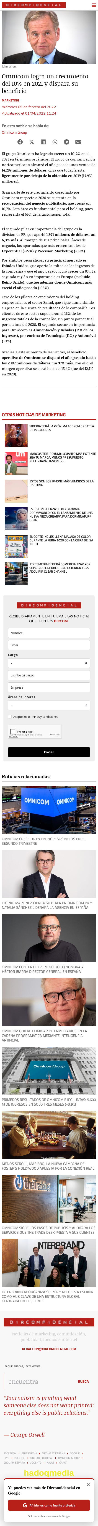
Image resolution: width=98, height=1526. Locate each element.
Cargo (13, 655)
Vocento (35, 1462)
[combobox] (38, 1381)
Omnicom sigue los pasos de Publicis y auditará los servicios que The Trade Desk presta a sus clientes (48, 1230)
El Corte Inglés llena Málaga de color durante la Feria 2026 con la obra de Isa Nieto (61, 540)
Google (75, 1453)
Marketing (10, 100)
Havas (50, 1462)
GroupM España (14, 1462)
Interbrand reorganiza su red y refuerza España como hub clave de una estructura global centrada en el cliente (47, 1296)
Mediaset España (53, 1453)
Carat (63, 1462)
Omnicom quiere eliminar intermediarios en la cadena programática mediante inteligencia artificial (44, 1036)
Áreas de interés (21, 697)
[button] (20, 142)
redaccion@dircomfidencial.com (49, 1349)
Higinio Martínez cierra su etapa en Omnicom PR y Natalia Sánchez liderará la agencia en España (47, 905)
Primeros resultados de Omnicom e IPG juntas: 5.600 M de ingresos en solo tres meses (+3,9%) (49, 1102)
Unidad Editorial (41, 1458)
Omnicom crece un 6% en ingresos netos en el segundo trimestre (43, 841)
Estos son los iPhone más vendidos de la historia (61, 483)
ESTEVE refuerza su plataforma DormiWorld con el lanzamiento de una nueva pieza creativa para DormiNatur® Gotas (61, 514)
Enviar (49, 752)
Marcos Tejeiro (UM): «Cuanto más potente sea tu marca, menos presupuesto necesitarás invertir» (62, 457)
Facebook (10, 1453)
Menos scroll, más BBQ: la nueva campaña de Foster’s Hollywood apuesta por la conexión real (48, 1166)
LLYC (6, 1458)
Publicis (19, 1458)
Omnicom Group (14, 132)
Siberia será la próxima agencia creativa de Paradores (61, 428)
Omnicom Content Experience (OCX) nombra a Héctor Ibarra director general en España (43, 969)
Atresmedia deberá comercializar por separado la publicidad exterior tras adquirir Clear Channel (59, 567)
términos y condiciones (43, 717)
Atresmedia (29, 1453)
